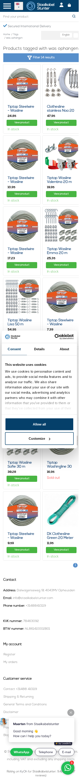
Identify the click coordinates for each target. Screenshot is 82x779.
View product (21, 122)
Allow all (39, 424)
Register (9, 654)
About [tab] (64, 349)
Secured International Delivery (29, 26)
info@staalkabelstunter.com (33, 598)
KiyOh (23, 771)
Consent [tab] (14, 349)
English (66, 35)
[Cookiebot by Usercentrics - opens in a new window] (55, 337)
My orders (10, 662)
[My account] (61, 6)
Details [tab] (39, 349)
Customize (37, 438)
